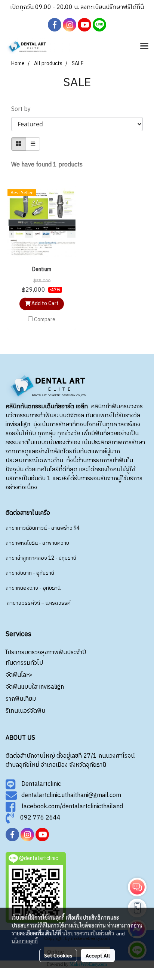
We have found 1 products (47, 164)
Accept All (98, 955)
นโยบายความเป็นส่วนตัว (88, 933)
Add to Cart (44, 303)
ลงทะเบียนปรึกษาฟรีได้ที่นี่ (112, 7)
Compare (44, 320)
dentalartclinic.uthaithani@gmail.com (69, 795)
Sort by (23, 109)
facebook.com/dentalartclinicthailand (69, 807)
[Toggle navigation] (144, 46)
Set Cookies (58, 955)
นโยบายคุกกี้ (25, 941)
